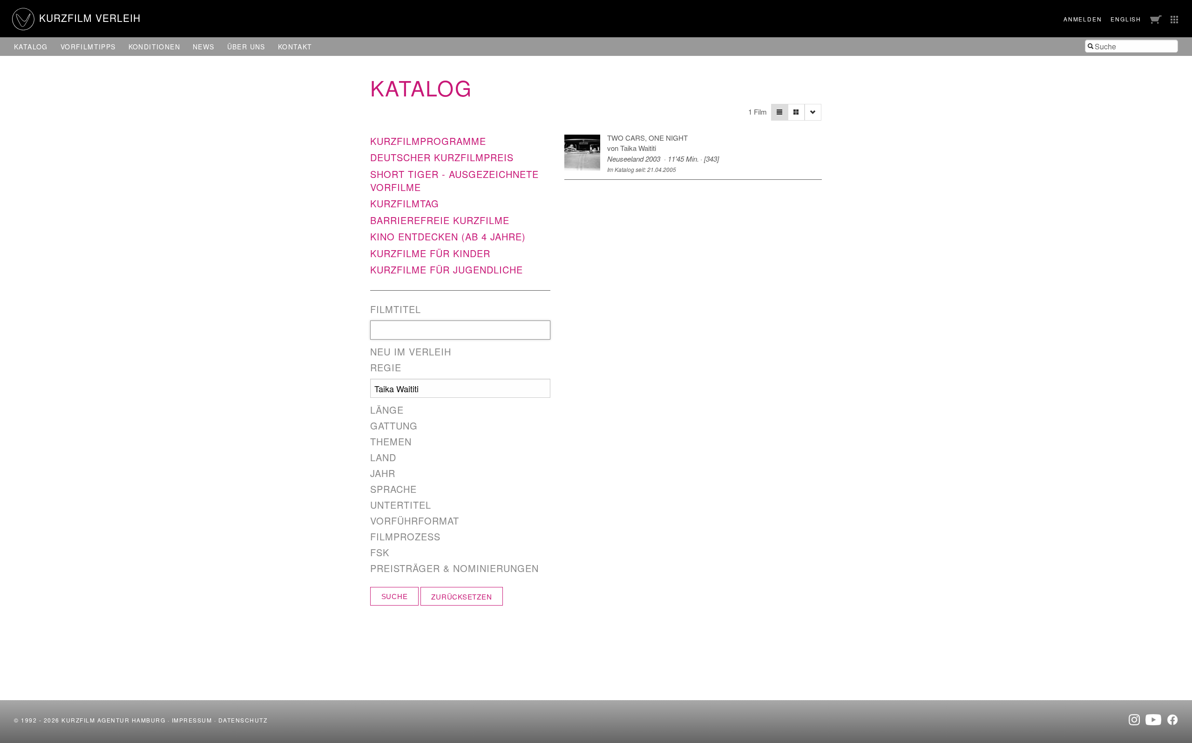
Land (383, 457)
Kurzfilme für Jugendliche (446, 269)
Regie (385, 367)
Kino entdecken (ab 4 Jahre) (448, 236)
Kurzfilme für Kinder (430, 253)
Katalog (31, 46)
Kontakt (295, 46)
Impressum (192, 720)
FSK (379, 552)
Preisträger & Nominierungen (454, 568)
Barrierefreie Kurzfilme (439, 220)
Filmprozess (405, 536)
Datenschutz (243, 720)
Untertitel (400, 505)
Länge (387, 410)
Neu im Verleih (410, 351)
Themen (391, 441)
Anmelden (1082, 19)
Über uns (246, 46)
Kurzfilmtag (404, 203)
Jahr (382, 473)
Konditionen (154, 46)
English (1126, 19)
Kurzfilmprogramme (428, 141)
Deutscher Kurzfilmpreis (442, 157)
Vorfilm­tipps (88, 46)
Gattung (394, 425)
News (204, 46)
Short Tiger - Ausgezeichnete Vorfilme (454, 180)
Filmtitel (395, 309)
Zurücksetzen (461, 596)
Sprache (393, 489)
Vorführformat (414, 520)
